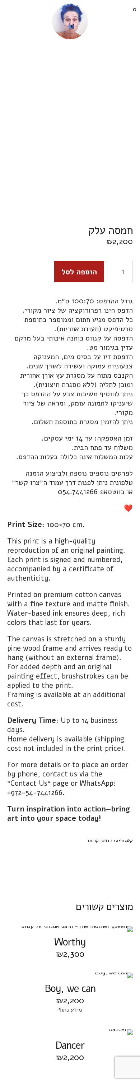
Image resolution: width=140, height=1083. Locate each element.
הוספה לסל (79, 272)
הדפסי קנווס (100, 840)
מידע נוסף (70, 1010)
